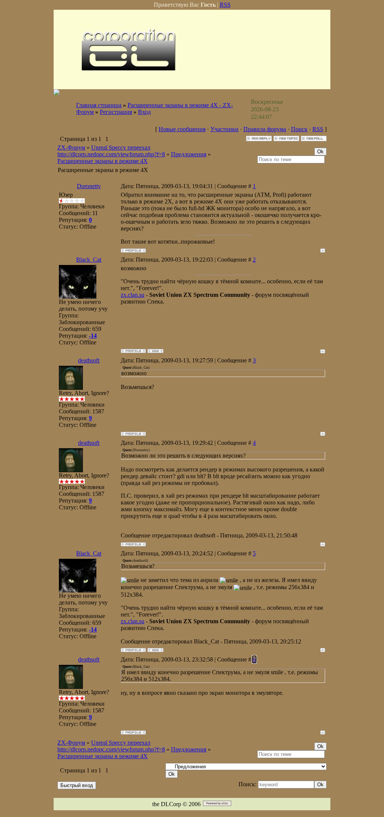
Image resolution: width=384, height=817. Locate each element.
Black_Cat (88, 259)
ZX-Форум (71, 147)
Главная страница (99, 105)
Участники (224, 129)
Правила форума (264, 129)
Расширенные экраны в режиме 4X (102, 161)
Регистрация (116, 112)
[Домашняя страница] (155, 351)
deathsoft (88, 360)
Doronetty (89, 186)
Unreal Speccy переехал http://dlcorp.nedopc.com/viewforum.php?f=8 (111, 150)
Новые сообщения (182, 129)
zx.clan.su (132, 295)
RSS (225, 4)
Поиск (299, 129)
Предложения (188, 154)
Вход (144, 112)
